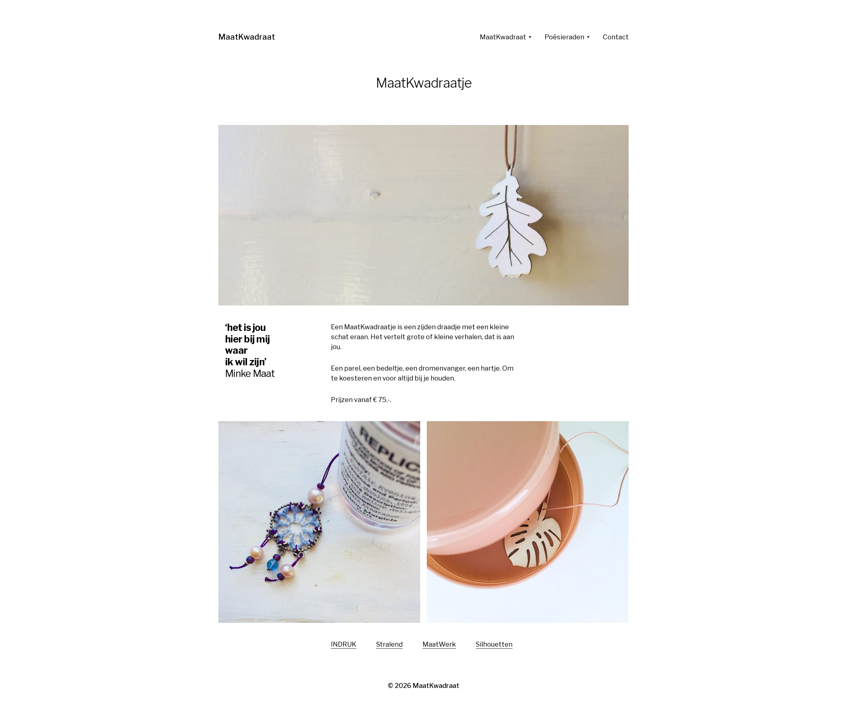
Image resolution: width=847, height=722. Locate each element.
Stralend (389, 644)
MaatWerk (439, 644)
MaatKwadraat (246, 37)
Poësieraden (564, 37)
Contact (616, 37)
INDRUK (343, 644)
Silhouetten (494, 644)
